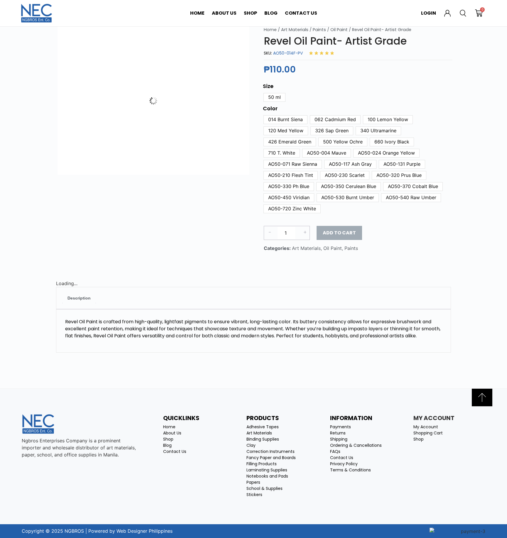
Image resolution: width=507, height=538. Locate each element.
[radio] (274, 97)
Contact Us (301, 13)
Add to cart (339, 232)
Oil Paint (339, 30)
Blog (271, 13)
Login (428, 13)
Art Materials (294, 30)
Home (197, 13)
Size (268, 86)
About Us (224, 13)
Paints (319, 30)
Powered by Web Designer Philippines (130, 531)
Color (270, 108)
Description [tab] (79, 298)
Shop (250, 13)
